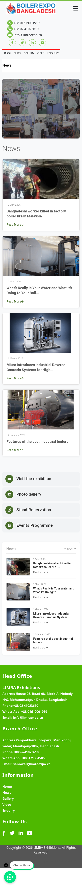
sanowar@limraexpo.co (32, 764)
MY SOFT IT (67, 861)
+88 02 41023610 (26, 29)
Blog (7, 53)
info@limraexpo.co (28, 35)
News (17, 53)
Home (7, 786)
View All (69, 548)
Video (41, 53)
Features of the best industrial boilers (37, 441)
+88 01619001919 (27, 23)
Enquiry (53, 53)
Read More (14, 224)
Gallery (29, 53)
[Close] (6, 865)
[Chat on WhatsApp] (10, 877)
